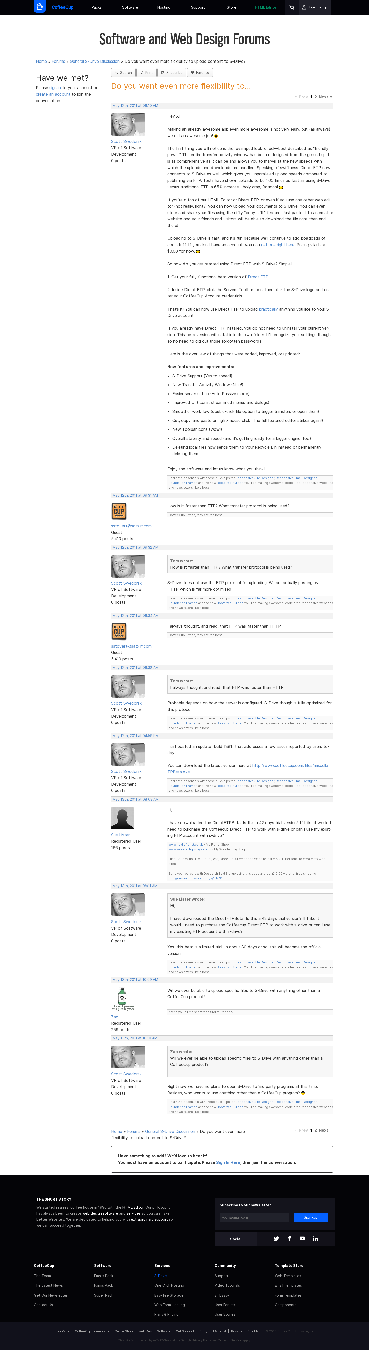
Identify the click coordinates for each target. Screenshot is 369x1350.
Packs (96, 7)
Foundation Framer (183, 483)
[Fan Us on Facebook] (289, 1239)
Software (130, 7)
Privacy (236, 1331)
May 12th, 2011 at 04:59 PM (136, 736)
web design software (100, 1213)
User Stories (225, 1314)
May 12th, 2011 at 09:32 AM (135, 547)
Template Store (289, 1265)
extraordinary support (149, 1219)
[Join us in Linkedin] (316, 1239)
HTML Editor (265, 7)
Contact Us (43, 1305)
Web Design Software (155, 1331)
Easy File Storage (169, 1295)
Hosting (163, 7)
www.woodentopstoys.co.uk (190, 849)
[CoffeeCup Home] (62, 7)
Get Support (185, 1331)
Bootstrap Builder (230, 483)
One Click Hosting (169, 1285)
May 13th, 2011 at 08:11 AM (135, 886)
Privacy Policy (202, 1340)
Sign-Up (311, 1217)
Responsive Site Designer (255, 478)
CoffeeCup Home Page (92, 1331)
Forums (58, 61)
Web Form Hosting (169, 1305)
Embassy (222, 1295)
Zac (114, 1016)
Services (162, 1265)
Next (323, 96)
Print (148, 73)
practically (268, 309)
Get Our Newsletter (50, 1295)
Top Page (62, 1331)
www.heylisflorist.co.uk (186, 844)
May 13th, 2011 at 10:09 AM (135, 980)
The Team (42, 1276)
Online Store (124, 1331)
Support (198, 7)
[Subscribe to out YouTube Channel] (302, 1239)
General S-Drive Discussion (95, 61)
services (134, 1213)
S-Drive (160, 1276)
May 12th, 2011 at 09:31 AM (135, 495)
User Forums (225, 1305)
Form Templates (288, 1295)
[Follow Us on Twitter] (276, 1239)
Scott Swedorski (126, 141)
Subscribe (173, 73)
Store (231, 7)
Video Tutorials (227, 1285)
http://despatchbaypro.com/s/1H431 (195, 878)
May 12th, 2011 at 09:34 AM (136, 615)
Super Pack (103, 1295)
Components (285, 1305)
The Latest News (48, 1285)
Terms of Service (230, 1340)
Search (125, 73)
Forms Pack (103, 1285)
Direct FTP (258, 276)
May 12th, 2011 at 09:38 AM (136, 668)
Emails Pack (103, 1276)
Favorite (201, 73)
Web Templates (288, 1276)
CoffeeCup (44, 1265)
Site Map (254, 1331)
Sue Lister (120, 834)
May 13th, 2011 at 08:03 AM (136, 799)
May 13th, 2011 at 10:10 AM (135, 1038)
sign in (55, 87)
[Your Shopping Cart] (292, 7)
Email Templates (288, 1285)
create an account (53, 94)
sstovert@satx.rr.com (131, 525)
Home (41, 61)
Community (225, 1265)
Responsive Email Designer (296, 478)
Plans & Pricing (166, 1314)
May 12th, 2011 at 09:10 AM (135, 106)
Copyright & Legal (212, 1331)
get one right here (277, 244)
